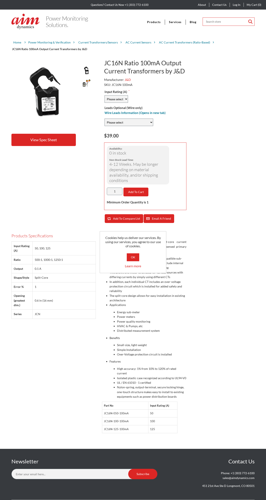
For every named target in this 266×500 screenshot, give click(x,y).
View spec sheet (43, 139)
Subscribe (143, 474)
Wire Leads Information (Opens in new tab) (135, 113)
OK (133, 257)
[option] (86, 70)
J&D (128, 80)
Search (250, 21)
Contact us (219, 4)
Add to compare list (126, 218)
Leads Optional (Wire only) (124, 108)
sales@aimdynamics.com (239, 478)
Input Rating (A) (116, 92)
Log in (236, 4)
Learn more (133, 266)
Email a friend (161, 218)
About (202, 4)
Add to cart (136, 192)
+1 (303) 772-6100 (137, 4)
